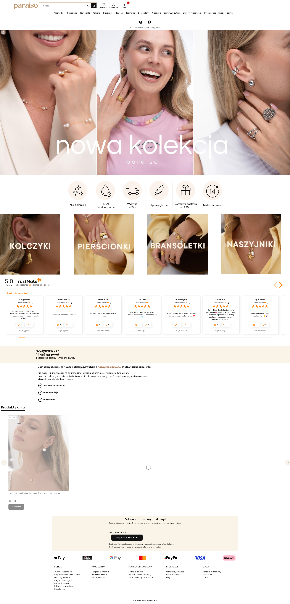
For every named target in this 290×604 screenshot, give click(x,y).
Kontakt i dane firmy (212, 571)
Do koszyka (16, 506)
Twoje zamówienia (100, 571)
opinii (40, 285)
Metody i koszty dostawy (140, 574)
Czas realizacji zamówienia (141, 577)
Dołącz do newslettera (126, 537)
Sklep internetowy (144, 600)
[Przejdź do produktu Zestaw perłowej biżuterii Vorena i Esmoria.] (38, 453)
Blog (168, 577)
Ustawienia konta (100, 574)
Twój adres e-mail (117, 532)
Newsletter (207, 574)
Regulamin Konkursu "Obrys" (67, 574)
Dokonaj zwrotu (61, 577)
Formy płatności (136, 571)
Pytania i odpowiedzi (63, 586)
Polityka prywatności (175, 571)
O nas (205, 577)
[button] (94, 5)
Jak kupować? (172, 574)
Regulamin (59, 589)
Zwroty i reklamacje (63, 571)
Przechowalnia (98, 577)
